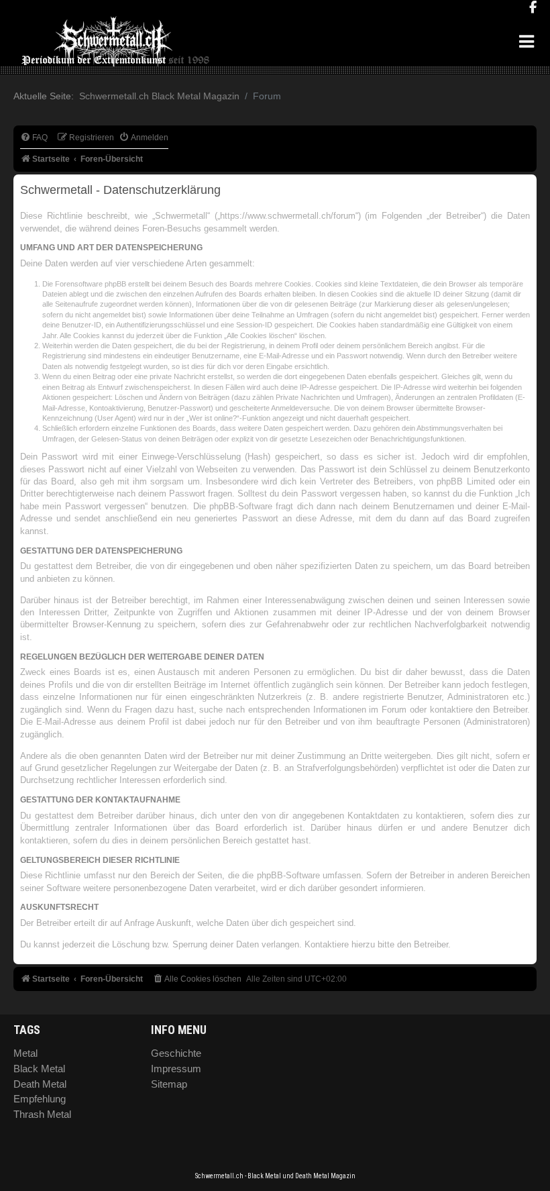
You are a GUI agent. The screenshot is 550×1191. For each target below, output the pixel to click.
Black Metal (39, 1068)
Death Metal (39, 1084)
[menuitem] (34, 138)
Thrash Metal (42, 1114)
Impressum (176, 1068)
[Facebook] (533, 8)
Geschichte (176, 1053)
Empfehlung (39, 1098)
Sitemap (169, 1084)
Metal (25, 1053)
